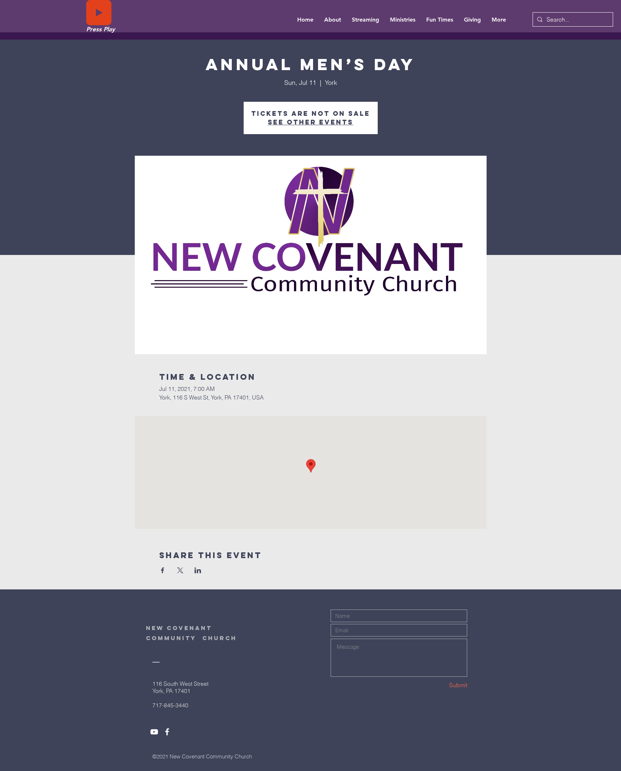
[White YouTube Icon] (154, 731)
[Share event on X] (180, 570)
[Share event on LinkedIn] (197, 570)
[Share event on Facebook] (162, 570)
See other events (310, 122)
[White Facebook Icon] (167, 731)
